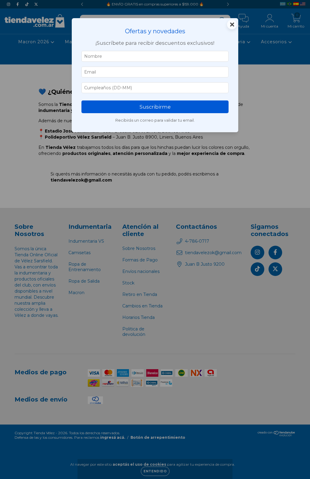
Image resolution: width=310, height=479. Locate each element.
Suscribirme (155, 107)
